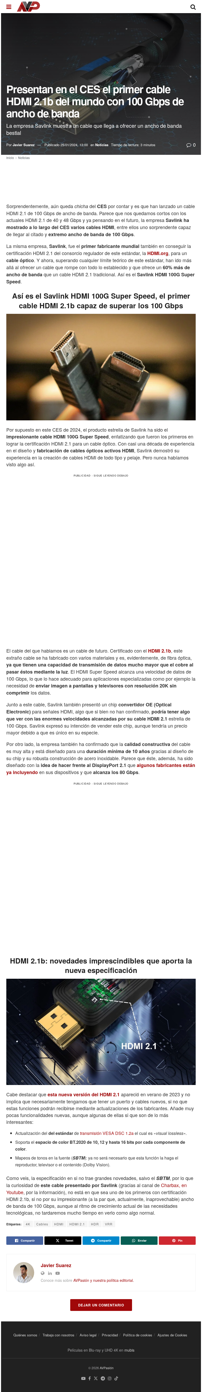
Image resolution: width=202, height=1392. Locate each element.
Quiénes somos (25, 1334)
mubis (129, 1350)
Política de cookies (137, 1334)
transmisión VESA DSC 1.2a (106, 1133)
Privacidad (110, 1334)
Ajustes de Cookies (172, 1334)
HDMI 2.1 (77, 1224)
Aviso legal (88, 1334)
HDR (95, 1224)
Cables (42, 1224)
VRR (109, 1224)
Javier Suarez (24, 144)
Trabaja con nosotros (58, 1334)
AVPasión (107, 1367)
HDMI (58, 1224)
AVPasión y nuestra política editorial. (103, 1280)
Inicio (10, 157)
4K (28, 1224)
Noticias (101, 144)
